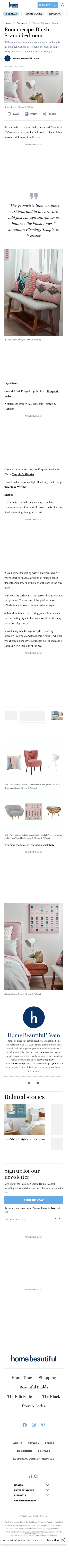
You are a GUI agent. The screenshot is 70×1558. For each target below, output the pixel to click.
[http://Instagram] (30, 1083)
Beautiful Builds (34, 1387)
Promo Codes (34, 1406)
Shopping (55, 13)
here (51, 845)
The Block (51, 1397)
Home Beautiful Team (26, 58)
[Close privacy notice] (63, 1540)
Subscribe (24, 1451)
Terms (49, 1443)
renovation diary (45, 1059)
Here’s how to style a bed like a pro (24, 1139)
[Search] (63, 5)
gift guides (53, 1063)
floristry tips (18, 1063)
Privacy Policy (39, 1208)
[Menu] (5, 5)
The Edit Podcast (22, 1397)
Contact (44, 1451)
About (17, 1443)
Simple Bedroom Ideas (45, 23)
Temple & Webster (23, 474)
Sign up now (34, 1200)
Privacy (34, 1443)
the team (39, 1052)
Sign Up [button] (46, 5)
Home (7, 23)
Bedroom (22, 23)
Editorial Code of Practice (33, 1459)
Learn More (53, 1540)
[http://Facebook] (38, 1083)
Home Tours (34, 13)
